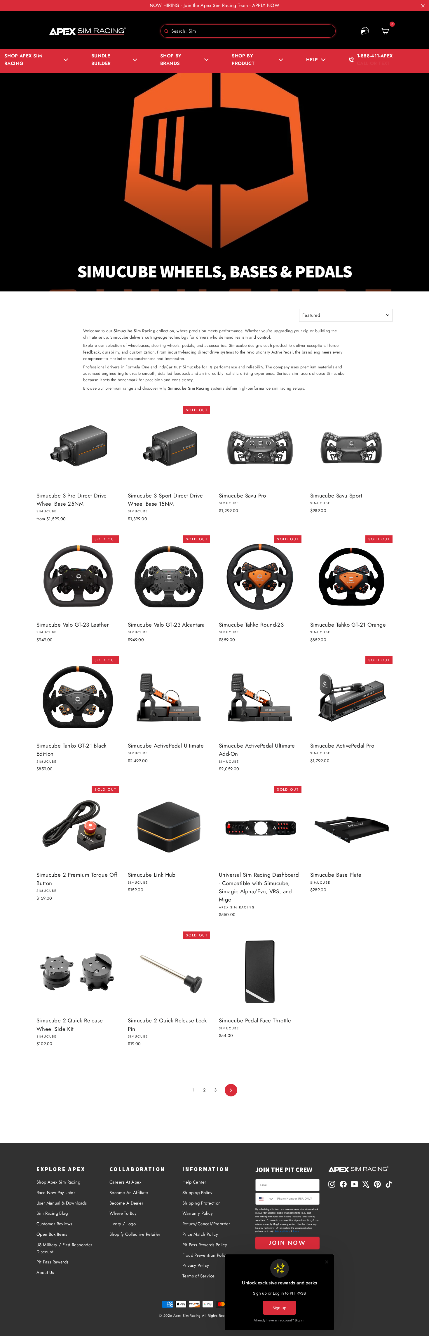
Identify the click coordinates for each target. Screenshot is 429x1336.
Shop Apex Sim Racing (58, 1182)
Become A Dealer (126, 1203)
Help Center (194, 1182)
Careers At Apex (125, 1182)
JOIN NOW (287, 1243)
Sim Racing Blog (52, 1213)
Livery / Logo (122, 1224)
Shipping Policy (197, 1192)
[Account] (365, 31)
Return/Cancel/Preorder (206, 1224)
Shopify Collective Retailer (135, 1234)
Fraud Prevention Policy (205, 1255)
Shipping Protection (201, 1203)
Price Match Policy (200, 1234)
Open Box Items (51, 1234)
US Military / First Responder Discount (64, 1248)
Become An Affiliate (128, 1192)
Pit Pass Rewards (52, 1262)
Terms (296, 1231)
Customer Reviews (54, 1224)
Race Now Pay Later (55, 1192)
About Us (45, 1272)
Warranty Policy (197, 1213)
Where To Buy (123, 1213)
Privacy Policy (195, 1265)
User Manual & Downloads (61, 1203)
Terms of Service (198, 1276)
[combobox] (248, 31)
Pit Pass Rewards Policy (204, 1245)
